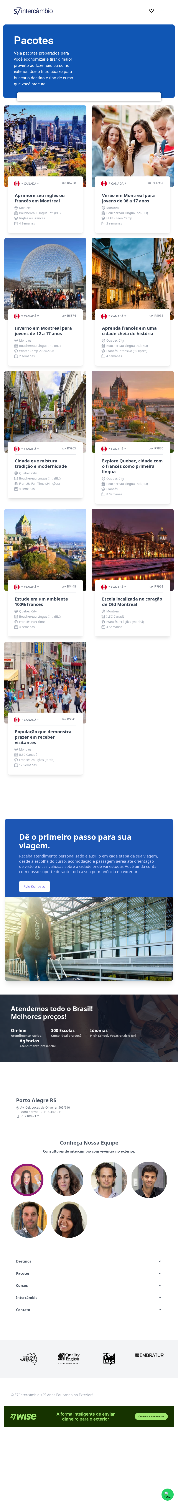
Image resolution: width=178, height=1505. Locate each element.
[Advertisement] (93, 1470)
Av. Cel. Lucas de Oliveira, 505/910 (45, 1107)
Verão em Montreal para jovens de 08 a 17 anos (128, 198)
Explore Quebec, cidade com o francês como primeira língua (132, 466)
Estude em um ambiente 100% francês (41, 601)
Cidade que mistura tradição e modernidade (41, 463)
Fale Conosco (34, 886)
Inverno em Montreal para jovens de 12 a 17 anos (43, 330)
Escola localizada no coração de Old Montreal (132, 601)
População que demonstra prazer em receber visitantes (43, 737)
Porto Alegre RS (36, 1100)
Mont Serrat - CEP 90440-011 (41, 1112)
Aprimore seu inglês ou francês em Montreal (40, 198)
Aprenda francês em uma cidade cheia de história (129, 330)
